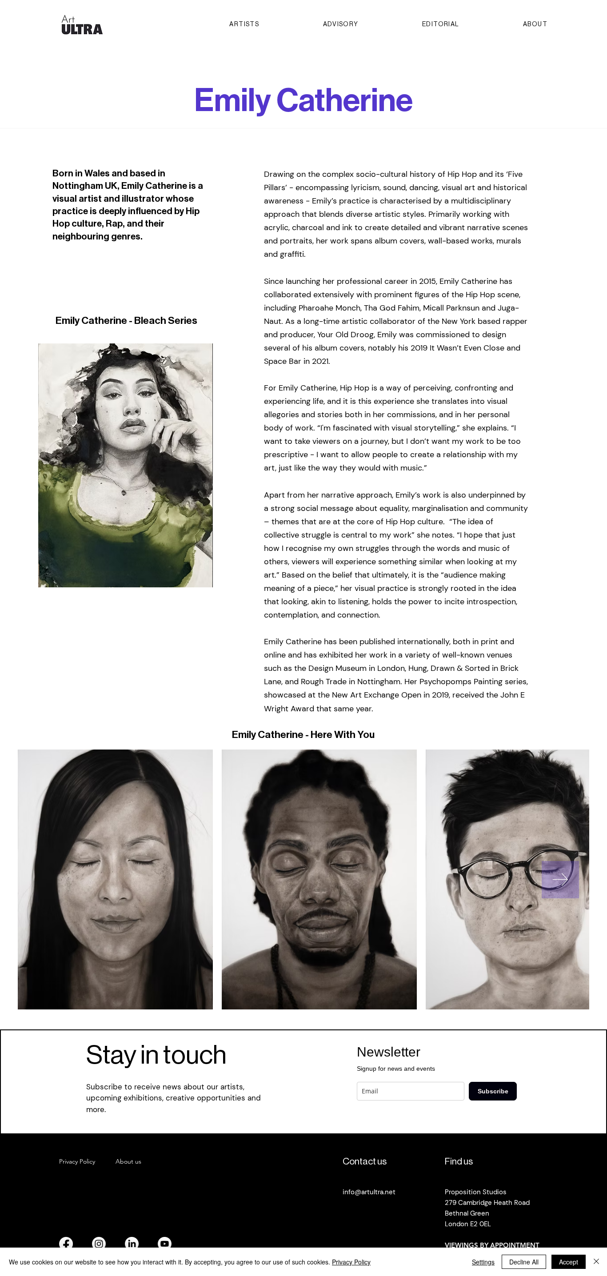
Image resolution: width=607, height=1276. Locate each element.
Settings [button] (483, 1261)
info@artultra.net (369, 1192)
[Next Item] (560, 879)
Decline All (524, 1261)
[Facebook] (66, 1244)
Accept (568, 1261)
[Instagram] (99, 1244)
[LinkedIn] (132, 1244)
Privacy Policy (351, 1261)
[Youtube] (165, 1244)
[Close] (596, 1262)
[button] (125, 465)
